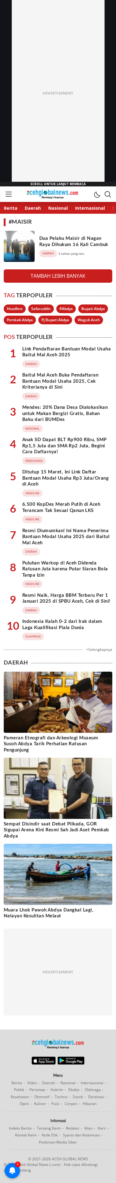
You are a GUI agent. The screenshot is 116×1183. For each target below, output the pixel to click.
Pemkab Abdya (20, 319)
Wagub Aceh (89, 319)
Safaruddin (41, 308)
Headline (15, 308)
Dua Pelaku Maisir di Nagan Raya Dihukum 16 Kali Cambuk (73, 241)
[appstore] (43, 1063)
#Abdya (66, 308)
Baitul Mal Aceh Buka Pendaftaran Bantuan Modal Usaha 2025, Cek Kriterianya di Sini (60, 381)
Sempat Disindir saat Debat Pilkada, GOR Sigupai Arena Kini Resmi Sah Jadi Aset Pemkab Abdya (56, 830)
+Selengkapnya (99, 649)
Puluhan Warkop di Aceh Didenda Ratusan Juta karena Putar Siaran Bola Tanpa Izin (65, 569)
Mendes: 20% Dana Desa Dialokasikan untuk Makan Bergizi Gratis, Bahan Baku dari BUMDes (65, 413)
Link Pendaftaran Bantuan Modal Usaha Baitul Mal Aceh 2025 (66, 352)
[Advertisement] (58, 93)
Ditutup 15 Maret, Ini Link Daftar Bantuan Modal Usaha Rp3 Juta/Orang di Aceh (65, 478)
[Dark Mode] (96, 194)
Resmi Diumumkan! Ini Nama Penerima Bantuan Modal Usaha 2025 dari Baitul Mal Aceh (66, 536)
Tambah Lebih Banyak (58, 275)
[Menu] (8, 194)
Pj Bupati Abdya (55, 319)
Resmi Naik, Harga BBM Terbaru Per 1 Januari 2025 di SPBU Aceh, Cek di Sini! (66, 598)
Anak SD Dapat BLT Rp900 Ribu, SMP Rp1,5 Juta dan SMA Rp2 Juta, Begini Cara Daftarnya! (64, 445)
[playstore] (71, 1063)
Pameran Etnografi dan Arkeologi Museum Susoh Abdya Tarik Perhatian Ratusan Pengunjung (51, 744)
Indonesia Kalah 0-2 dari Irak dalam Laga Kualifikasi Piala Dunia (62, 624)
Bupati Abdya (93, 308)
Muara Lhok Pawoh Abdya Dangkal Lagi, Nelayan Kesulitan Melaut (48, 913)
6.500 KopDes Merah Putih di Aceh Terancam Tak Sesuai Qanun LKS (61, 507)
